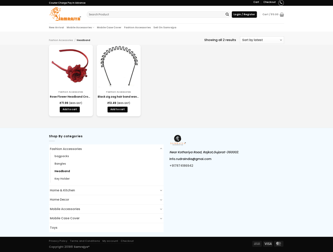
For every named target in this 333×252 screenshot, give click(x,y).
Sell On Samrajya (164, 27)
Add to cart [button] (70, 109)
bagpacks (62, 156)
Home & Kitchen (62, 190)
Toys (53, 227)
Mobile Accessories (79, 27)
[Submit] (227, 14)
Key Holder (62, 179)
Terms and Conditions (85, 241)
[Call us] (281, 3)
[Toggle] (161, 149)
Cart (256, 2)
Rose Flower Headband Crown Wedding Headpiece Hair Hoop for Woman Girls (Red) (71, 96)
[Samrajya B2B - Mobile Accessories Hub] (65, 14)
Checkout (269, 2)
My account (110, 241)
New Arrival (56, 27)
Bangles (60, 164)
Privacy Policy (58, 241)
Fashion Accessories (137, 27)
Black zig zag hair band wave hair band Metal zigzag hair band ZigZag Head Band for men (119, 96)
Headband (62, 171)
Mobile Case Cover (109, 27)
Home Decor (59, 199)
